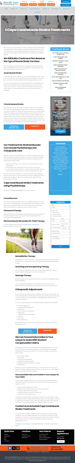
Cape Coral (24, 434)
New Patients (55, 9)
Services (45, 9)
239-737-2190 (42, 4)
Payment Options (43, 439)
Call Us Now (60, 131)
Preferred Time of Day (64, 224)
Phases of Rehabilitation (45, 437)
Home (6, 9)
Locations (22, 9)
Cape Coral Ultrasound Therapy (60, 81)
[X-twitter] (14, 448)
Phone (62, 218)
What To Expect (42, 436)
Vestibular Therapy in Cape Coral (60, 84)
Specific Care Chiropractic (24, 424)
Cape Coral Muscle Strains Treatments (60, 65)
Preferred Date (55, 231)
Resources (65, 9)
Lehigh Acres (25, 437)
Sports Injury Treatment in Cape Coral (60, 77)
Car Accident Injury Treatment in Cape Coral (60, 53)
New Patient (56, 212)
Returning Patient (57, 216)
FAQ (5, 437)
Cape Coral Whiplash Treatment (60, 88)
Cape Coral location (33, 415)
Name (52, 205)
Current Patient (57, 214)
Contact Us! (35, 126)
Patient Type (54, 211)
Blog (5, 439)
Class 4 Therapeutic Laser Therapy (60, 57)
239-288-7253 (33, 4)
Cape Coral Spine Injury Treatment (60, 73)
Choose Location (55, 224)
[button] (52, 167)
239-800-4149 (24, 4)
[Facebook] (10, 448)
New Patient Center (43, 434)
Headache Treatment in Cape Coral (60, 61)
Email (52, 218)
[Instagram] (18, 448)
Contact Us (37, 12)
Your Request (54, 236)
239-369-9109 (51, 4)
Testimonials (7, 436)
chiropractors (39, 83)
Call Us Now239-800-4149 (14, 127)
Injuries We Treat (34, 9)
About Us (13, 9)
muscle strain (11, 67)
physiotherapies (19, 190)
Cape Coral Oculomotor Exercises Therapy (60, 69)
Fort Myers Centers (26, 436)
